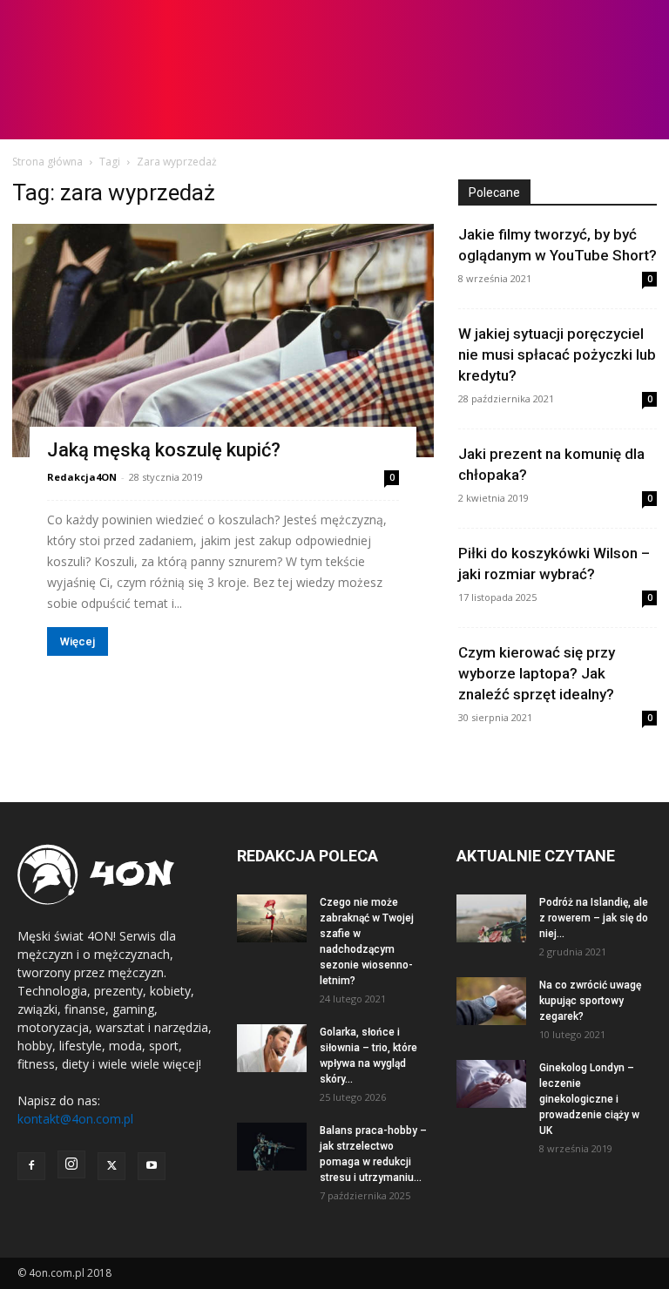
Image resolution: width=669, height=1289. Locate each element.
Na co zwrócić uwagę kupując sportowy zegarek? (590, 1000)
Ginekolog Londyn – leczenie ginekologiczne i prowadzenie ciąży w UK (589, 1099)
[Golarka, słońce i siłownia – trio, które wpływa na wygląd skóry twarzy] (272, 1048)
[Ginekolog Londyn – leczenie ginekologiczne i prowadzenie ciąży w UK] (491, 1084)
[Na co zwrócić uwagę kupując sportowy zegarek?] (491, 1001)
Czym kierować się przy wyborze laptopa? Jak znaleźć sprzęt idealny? (536, 673)
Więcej (77, 641)
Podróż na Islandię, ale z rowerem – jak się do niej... (593, 918)
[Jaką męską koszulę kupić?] (223, 340)
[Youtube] (152, 1166)
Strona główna (47, 161)
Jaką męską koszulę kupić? (163, 450)
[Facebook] (31, 1166)
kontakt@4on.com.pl (75, 1118)
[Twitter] (111, 1166)
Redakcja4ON (82, 476)
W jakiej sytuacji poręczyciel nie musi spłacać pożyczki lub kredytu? (557, 354)
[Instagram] (71, 1164)
